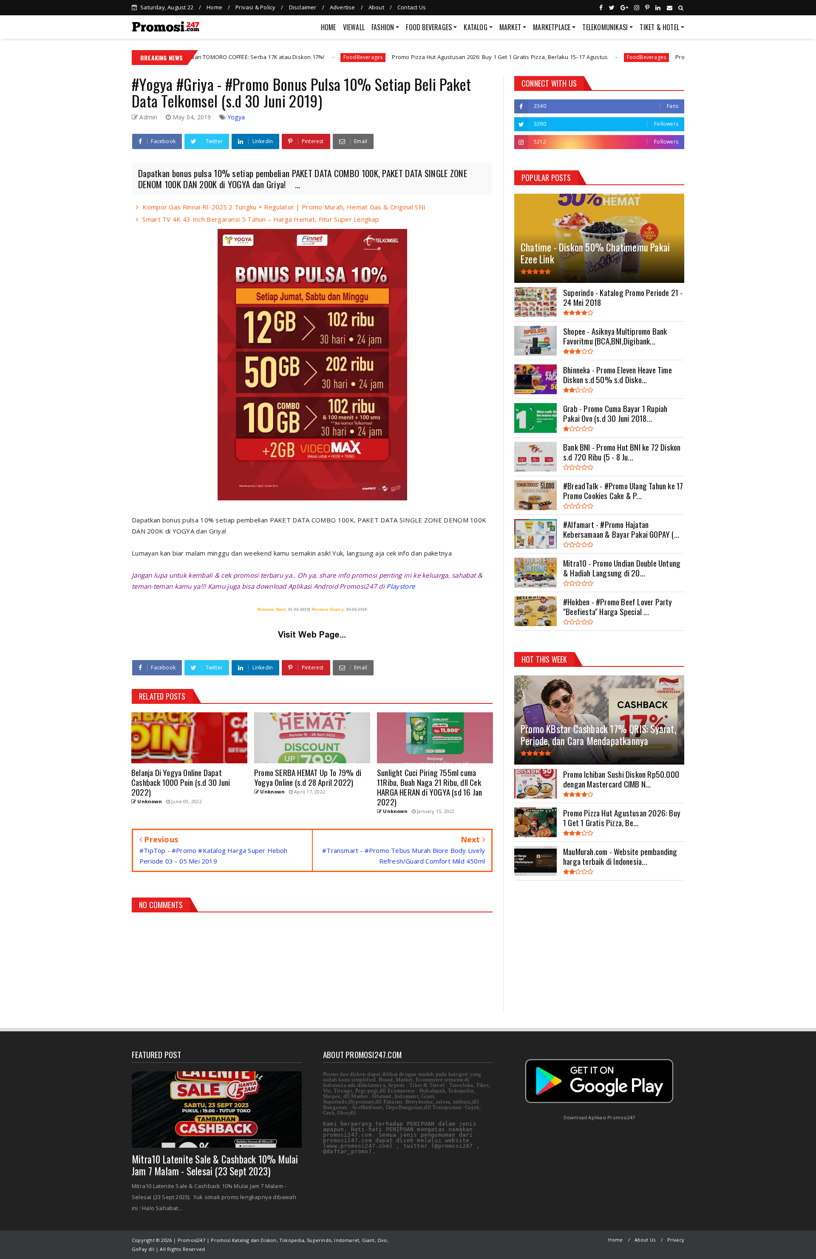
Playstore (400, 586)
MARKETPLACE (551, 27)
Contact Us (411, 7)
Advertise (342, 7)
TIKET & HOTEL (659, 27)
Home (214, 7)
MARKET (510, 27)
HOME (328, 27)
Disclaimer (303, 7)
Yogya (236, 117)
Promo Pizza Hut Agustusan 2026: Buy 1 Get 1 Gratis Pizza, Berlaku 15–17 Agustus (421, 57)
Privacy (675, 1239)
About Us (645, 1239)
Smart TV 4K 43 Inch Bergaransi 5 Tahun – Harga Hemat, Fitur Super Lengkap (260, 219)
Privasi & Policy (255, 7)
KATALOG (475, 27)
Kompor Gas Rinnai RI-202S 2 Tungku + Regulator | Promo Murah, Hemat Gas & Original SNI (283, 207)
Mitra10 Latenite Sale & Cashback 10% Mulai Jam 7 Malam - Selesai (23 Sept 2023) (215, 1165)
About (376, 7)
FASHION (382, 27)
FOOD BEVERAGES (429, 27)
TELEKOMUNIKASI (605, 27)
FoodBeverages (283, 57)
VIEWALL (354, 27)
